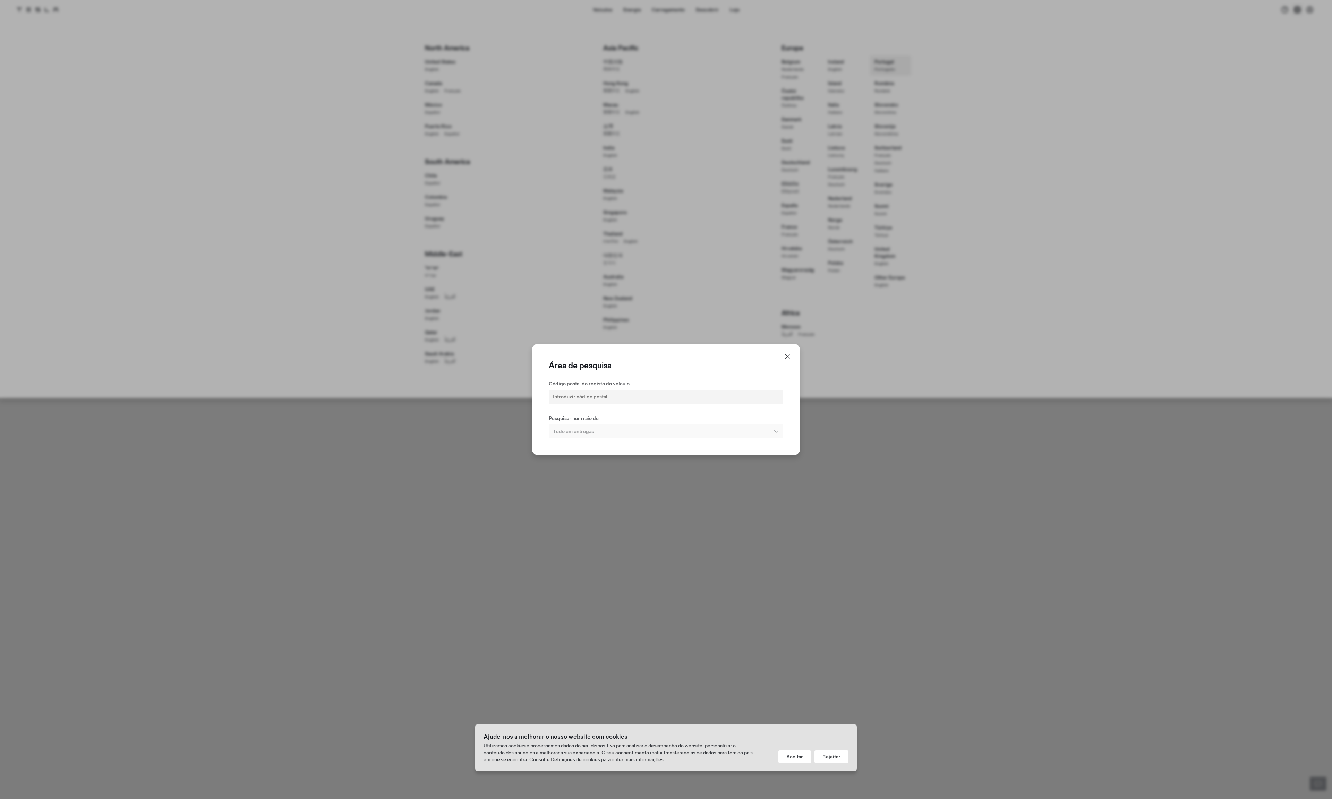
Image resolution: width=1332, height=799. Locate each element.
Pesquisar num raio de (574, 418)
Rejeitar (831, 756)
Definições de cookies (575, 759)
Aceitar (794, 756)
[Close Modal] (787, 356)
